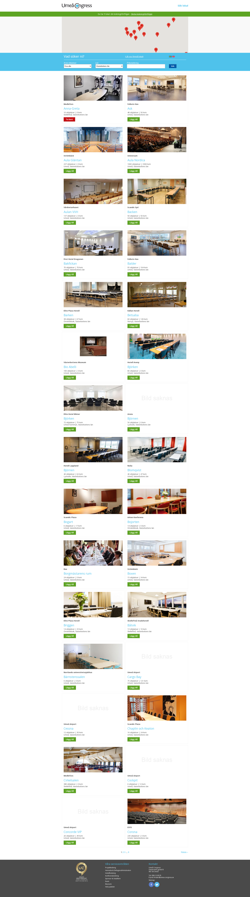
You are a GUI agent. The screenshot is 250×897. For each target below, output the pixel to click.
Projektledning (110, 867)
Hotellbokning (110, 873)
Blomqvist (134, 470)
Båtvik (131, 625)
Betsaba (133, 315)
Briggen (69, 625)
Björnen (132, 418)
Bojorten (133, 522)
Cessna (68, 728)
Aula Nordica (136, 160)
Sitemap (152, 880)
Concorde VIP (73, 832)
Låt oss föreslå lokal (134, 56)
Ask (129, 109)
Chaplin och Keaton (140, 728)
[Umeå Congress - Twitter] (157, 884)
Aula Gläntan (73, 160)
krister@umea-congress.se (164, 877)
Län (97, 63)
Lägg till (134, 119)
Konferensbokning (112, 876)
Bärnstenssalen (74, 677)
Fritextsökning (133, 63)
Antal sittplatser (70, 63)
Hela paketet (110, 887)
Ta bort (69, 119)
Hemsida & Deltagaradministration (118, 870)
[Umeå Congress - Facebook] (151, 884)
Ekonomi (108, 884)
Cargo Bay (134, 677)
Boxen (131, 573)
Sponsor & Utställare (113, 878)
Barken (68, 315)
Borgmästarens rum (78, 573)
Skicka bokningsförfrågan (141, 14)
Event (107, 881)
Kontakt (153, 863)
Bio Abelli (70, 367)
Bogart (68, 522)
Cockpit (132, 780)
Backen (132, 212)
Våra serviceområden (117, 863)
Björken (132, 367)
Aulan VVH (71, 212)
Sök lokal (183, 5)
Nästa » (184, 852)
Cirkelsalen (71, 780)
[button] (131, 35)
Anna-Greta (72, 109)
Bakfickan (70, 264)
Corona (132, 832)
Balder (131, 264)
